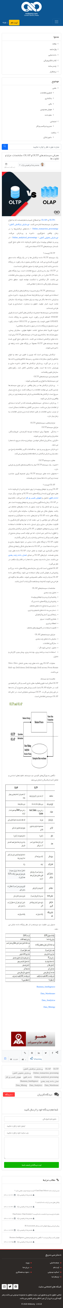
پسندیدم (38, 1059)
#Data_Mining (49, 1007)
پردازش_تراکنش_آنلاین (33, 1068)
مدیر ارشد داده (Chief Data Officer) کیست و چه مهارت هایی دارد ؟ (37, 1190)
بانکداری (48, 98)
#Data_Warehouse (48, 993)
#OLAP (44, 220)
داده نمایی (52, 55)
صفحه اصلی (54, 1262)
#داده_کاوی (53, 498)
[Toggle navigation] (56, 22)
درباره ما (26, 1267)
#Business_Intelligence (46, 987)
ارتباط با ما (55, 1276)
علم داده (48, 115)
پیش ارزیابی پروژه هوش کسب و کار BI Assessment (42, 1225)
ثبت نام (14, 22)
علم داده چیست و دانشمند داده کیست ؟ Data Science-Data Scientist (36, 1214)
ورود (4, 22)
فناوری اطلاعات (46, 93)
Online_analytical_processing (46, 1077)
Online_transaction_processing (45, 1073)
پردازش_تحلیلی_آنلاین (22, 1073)
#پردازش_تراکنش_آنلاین (19, 224)
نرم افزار (53, 71)
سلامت (53, 132)
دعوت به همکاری (22, 1272)
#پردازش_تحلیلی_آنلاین (48, 237)
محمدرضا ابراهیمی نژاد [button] (30, 165)
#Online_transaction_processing (45, 229)
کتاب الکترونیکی (50, 60)
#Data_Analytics (48, 1000)
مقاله (54, 44)
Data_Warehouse (51, 1085)
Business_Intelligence (29, 1081)
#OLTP (52, 220)
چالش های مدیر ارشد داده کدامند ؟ (47, 1202)
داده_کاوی (27, 1077)
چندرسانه (52, 66)
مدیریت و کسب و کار (44, 126)
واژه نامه (53, 49)
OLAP (48, 1068)
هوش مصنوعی (46, 109)
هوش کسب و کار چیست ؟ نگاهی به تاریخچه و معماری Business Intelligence (34, 1237)
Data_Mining (21, 1085)
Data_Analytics (35, 1085)
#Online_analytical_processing (24, 237)
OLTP (55, 1068)
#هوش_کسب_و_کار (33, 498)
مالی (50, 104)
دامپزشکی (47, 137)
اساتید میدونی (53, 1272)
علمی (54, 88)
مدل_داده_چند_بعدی (49, 1081)
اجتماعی (53, 121)
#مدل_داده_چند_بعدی (17, 555)
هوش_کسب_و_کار (13, 1077)
